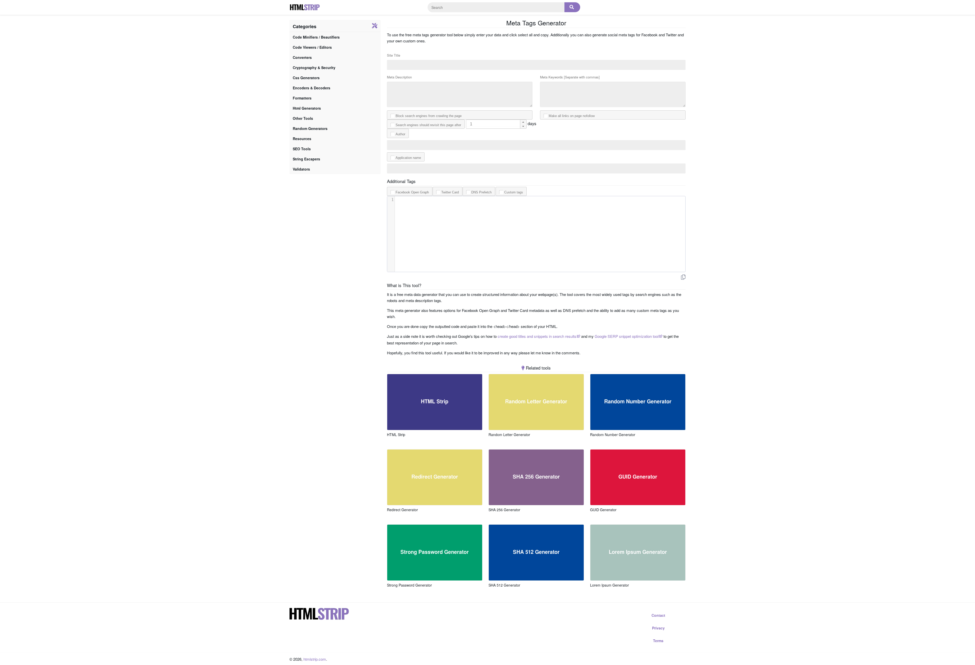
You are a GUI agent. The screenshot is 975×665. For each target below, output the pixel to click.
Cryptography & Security (314, 67)
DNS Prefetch (481, 192)
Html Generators (307, 108)
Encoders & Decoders (311, 87)
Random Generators (310, 128)
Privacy (658, 627)
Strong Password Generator (409, 585)
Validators (301, 169)
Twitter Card (450, 192)
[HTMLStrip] (304, 7)
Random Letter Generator (509, 434)
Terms (658, 640)
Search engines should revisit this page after (428, 125)
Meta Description (399, 77)
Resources (302, 138)
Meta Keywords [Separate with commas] (570, 77)
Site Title (393, 55)
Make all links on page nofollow (572, 116)
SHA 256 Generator (504, 509)
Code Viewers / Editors (312, 47)
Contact (658, 615)
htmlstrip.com (314, 659)
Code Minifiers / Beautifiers (316, 37)
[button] (523, 122)
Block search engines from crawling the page (429, 116)
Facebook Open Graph (412, 192)
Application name (408, 158)
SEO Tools (302, 148)
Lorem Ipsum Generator (609, 585)
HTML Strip (396, 434)
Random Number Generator (612, 434)
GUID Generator (603, 509)
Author (400, 134)
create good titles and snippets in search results (537, 336)
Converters (302, 57)
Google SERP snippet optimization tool (627, 336)
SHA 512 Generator (504, 585)
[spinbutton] (496, 124)
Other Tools (303, 118)
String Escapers (306, 158)
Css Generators (306, 77)
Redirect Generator (402, 509)
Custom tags (513, 192)
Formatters (302, 98)
